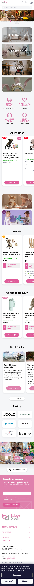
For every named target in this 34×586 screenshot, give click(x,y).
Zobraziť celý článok (14, 388)
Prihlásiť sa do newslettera (11, 504)
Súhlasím (25, 581)
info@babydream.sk (11, 559)
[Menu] (31, 2)
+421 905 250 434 (9, 557)
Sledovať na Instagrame (19, 469)
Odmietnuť (8, 581)
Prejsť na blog (17, 398)
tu (23, 571)
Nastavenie (17, 575)
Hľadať (29, 7)
